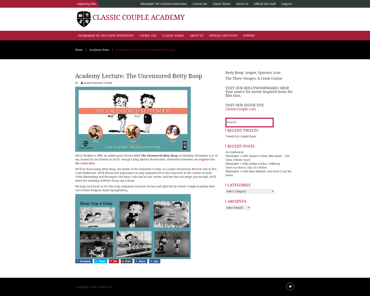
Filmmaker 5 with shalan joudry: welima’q (252, 163)
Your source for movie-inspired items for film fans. (259, 93)
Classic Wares (221, 4)
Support (286, 4)
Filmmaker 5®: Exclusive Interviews (163, 4)
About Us (242, 4)
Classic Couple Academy (138, 17)
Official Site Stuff (264, 4)
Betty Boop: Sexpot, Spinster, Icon (253, 72)
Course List (200, 4)
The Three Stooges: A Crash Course (253, 78)
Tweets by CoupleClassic (240, 136)
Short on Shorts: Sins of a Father (246, 167)
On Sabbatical (234, 152)
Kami (87, 83)
